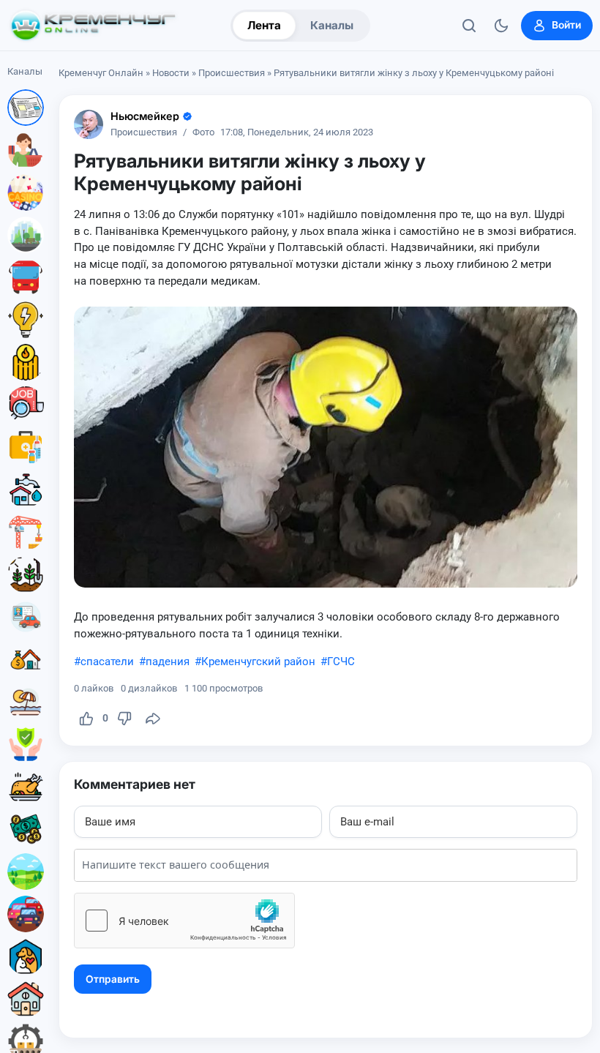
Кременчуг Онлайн (101, 72)
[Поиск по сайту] (469, 25)
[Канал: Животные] (25, 956)
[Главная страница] (93, 25)
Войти (566, 25)
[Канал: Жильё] (25, 999)
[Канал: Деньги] (25, 829)
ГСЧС (341, 661)
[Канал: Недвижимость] (25, 659)
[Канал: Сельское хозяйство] (25, 574)
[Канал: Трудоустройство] (25, 404)
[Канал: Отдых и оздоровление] (25, 701)
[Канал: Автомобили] (25, 914)
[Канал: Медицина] (25, 447)
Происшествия (231, 72)
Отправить (113, 979)
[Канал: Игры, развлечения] (25, 192)
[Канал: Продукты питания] (25, 786)
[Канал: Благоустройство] (25, 235)
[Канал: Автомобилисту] (25, 617)
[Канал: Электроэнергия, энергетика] (25, 319)
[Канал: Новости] (25, 107)
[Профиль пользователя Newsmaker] (88, 124)
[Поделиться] (152, 718)
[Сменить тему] (501, 25)
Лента (264, 25)
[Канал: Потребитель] (25, 150)
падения (168, 661)
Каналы (331, 25)
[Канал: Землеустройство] (25, 871)
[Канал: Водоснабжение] (25, 489)
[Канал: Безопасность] (25, 744)
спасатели (107, 661)
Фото (203, 133)
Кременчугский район (258, 661)
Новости (171, 72)
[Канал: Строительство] (25, 532)
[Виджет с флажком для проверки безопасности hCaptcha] (184, 920)
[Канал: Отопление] (25, 362)
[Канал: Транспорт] (25, 277)
